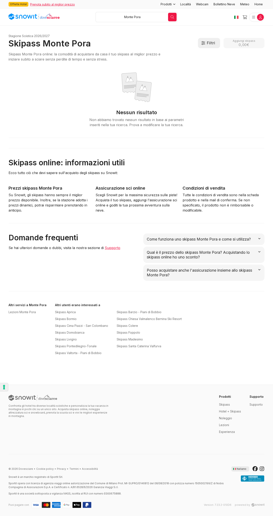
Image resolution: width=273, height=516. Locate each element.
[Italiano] (236, 17)
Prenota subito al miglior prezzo (52, 4)
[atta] (252, 478)
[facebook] (255, 469)
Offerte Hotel (18, 4)
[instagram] (261, 469)
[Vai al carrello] (245, 17)
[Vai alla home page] (33, 398)
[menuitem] (186, 4)
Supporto (112, 248)
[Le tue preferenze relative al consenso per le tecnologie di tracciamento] (4, 387)
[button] (168, 4)
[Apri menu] (256, 17)
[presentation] (240, 468)
